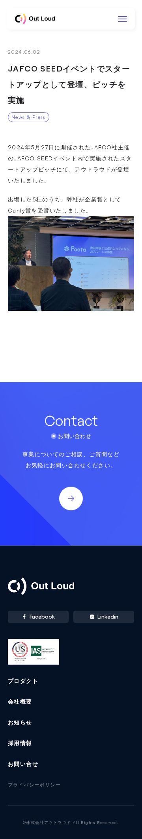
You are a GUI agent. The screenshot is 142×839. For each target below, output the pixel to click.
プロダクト (23, 680)
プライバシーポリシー (34, 785)
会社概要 (20, 701)
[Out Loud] (35, 18)
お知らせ (20, 722)
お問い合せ (23, 763)
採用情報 (20, 742)
